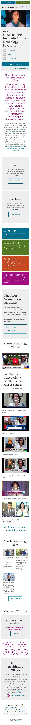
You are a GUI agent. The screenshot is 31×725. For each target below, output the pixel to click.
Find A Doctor (15, 214)
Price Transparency (21, 709)
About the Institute (11, 329)
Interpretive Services (17, 695)
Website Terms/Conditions (9, 714)
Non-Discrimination (9, 711)
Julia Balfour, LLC (18, 720)
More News (15, 599)
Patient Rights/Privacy (20, 711)
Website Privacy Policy (22, 714)
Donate (23, 2)
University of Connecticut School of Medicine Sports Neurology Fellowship (15, 148)
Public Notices (15, 716)
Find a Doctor (13, 55)
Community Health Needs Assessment (15, 707)
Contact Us (12, 58)
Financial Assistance (10, 709)
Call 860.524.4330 (15, 64)
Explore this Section (20, 68)
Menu (23, 6)
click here (19, 692)
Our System (8, 2)
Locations (11, 51)
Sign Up (15, 633)
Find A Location (15, 181)
